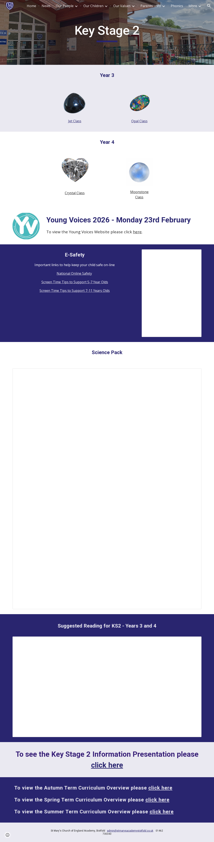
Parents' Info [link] (150, 6)
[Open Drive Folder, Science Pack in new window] (193, 373)
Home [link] (31, 6)
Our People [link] (65, 6)
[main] (107, 32)
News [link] (46, 6)
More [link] (193, 6)
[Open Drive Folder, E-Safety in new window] (193, 254)
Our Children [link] (93, 6)
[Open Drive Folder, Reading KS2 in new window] (193, 642)
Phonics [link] (177, 6)
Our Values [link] (122, 6)
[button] (209, 6)
